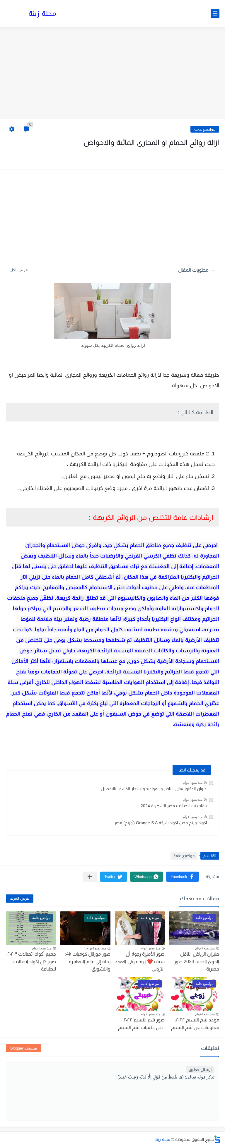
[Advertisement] (112, 74)
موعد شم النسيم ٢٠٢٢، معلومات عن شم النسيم (195, 1023)
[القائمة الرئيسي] (215, 13)
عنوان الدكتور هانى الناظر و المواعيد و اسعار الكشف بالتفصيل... (152, 788)
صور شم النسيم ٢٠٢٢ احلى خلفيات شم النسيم (141, 1023)
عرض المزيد (19, 898)
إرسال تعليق (200, 1069)
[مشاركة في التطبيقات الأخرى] (90, 877)
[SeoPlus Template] (217, 1139)
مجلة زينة (42, 13)
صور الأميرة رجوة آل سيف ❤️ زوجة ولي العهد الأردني (140, 961)
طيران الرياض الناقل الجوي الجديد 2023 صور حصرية (196, 961)
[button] (182, 877)
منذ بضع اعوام (192, 783)
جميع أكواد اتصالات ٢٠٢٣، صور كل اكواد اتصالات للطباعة (31, 961)
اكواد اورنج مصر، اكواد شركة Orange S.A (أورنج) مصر (160, 822)
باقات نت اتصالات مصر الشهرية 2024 (174, 805)
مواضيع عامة (204, 129)
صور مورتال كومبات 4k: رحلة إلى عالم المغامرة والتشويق (87, 961)
